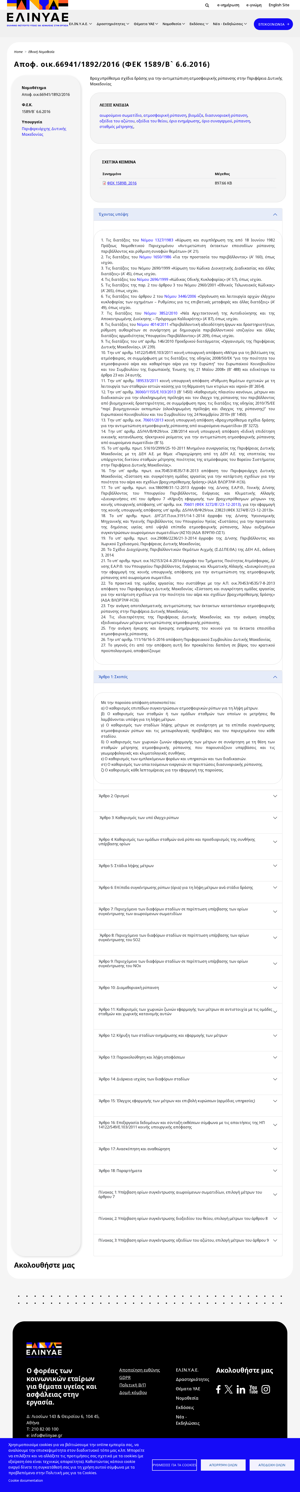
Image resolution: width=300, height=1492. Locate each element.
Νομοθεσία (172, 23)
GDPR (125, 1377)
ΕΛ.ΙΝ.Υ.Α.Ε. (78, 23)
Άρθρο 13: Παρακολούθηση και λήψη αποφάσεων (142, 1057)
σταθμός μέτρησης (116, 126)
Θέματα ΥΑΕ (144, 23)
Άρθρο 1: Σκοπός (113, 676)
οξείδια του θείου (151, 121)
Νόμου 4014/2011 (152, 324)
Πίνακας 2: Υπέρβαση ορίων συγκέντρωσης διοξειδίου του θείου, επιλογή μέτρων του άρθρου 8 (183, 1218)
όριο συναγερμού (217, 121)
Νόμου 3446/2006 (180, 296)
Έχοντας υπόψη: (113, 214)
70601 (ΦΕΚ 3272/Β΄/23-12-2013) (212, 504)
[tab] (188, 439)
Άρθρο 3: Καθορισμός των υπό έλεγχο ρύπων (138, 817)
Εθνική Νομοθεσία (41, 51)
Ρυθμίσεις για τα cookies (174, 1465)
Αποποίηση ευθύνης (139, 1370)
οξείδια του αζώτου (117, 121)
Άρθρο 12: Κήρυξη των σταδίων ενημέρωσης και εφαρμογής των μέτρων (163, 1035)
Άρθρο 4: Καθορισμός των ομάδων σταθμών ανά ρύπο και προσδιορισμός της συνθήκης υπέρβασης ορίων (176, 841)
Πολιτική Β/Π (132, 1385)
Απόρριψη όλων (223, 1465)
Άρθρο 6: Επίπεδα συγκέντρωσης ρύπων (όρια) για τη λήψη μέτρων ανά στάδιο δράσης (176, 887)
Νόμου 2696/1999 (152, 279)
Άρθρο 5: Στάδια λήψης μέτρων (126, 865)
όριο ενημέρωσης (184, 121)
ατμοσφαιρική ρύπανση (164, 115)
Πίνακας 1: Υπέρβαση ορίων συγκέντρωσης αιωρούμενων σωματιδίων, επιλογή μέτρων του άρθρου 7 (180, 1194)
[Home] (39, 13)
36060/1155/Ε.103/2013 (155, 392)
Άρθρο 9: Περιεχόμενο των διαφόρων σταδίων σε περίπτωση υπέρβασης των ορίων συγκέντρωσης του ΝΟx (173, 963)
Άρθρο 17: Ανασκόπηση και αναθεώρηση (134, 1148)
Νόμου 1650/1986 (155, 256)
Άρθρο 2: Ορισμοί (113, 795)
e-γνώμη (254, 5)
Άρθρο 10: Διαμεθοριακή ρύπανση (128, 987)
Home (18, 51)
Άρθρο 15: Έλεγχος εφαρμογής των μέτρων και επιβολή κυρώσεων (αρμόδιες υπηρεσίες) (177, 1100)
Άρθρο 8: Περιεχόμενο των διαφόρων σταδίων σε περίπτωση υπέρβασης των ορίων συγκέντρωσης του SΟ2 (173, 937)
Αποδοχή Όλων (272, 1465)
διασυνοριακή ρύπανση (226, 115)
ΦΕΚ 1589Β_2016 (122, 183)
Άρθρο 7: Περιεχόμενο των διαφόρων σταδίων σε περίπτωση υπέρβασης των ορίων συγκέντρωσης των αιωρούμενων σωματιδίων (173, 911)
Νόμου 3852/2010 (160, 313)
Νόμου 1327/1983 (157, 240)
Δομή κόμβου (133, 1392)
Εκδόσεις (197, 23)
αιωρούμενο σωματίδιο (121, 115)
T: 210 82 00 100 (42, 1429)
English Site (279, 5)
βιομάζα (195, 115)
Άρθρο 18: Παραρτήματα (120, 1170)
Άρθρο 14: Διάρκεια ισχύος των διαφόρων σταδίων (143, 1079)
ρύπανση (242, 121)
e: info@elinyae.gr (44, 1435)
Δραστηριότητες (111, 23)
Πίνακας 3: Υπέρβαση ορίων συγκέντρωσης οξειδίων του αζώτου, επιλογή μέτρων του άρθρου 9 (184, 1240)
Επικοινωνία (272, 24)
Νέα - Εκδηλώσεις (228, 23)
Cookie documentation (25, 1480)
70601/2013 (153, 420)
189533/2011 (147, 380)
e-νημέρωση (228, 5)
